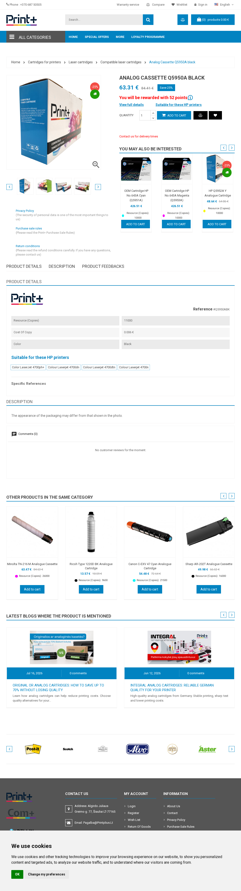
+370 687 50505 (30, 4)
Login (132, 806)
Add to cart (176, 115)
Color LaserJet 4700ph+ (28, 367)
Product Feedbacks (103, 266)
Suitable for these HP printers (179, 105)
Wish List (134, 820)
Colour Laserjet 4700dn (63, 367)
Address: (95, 808)
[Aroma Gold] (172, 749)
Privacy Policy (176, 820)
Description (62, 266)
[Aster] (207, 749)
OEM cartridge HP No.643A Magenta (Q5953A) (177, 195)
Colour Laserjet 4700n (134, 367)
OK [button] (17, 874)
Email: (94, 822)
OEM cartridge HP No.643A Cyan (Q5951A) (136, 195)
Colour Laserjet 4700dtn (99, 367)
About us (173, 806)
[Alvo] (137, 749)
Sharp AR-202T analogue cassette (208, 564)
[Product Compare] (200, 115)
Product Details (24, 266)
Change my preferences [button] (46, 874)
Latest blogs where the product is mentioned (58, 616)
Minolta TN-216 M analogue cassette (32, 564)
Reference (203, 309)
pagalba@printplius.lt (98, 822)
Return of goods (139, 826)
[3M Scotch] (68, 749)
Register (133, 813)
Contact (172, 813)
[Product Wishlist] (215, 115)
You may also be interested (150, 148)
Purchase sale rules (180, 826)
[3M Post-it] (33, 749)
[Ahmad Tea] (102, 749)
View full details (131, 105)
